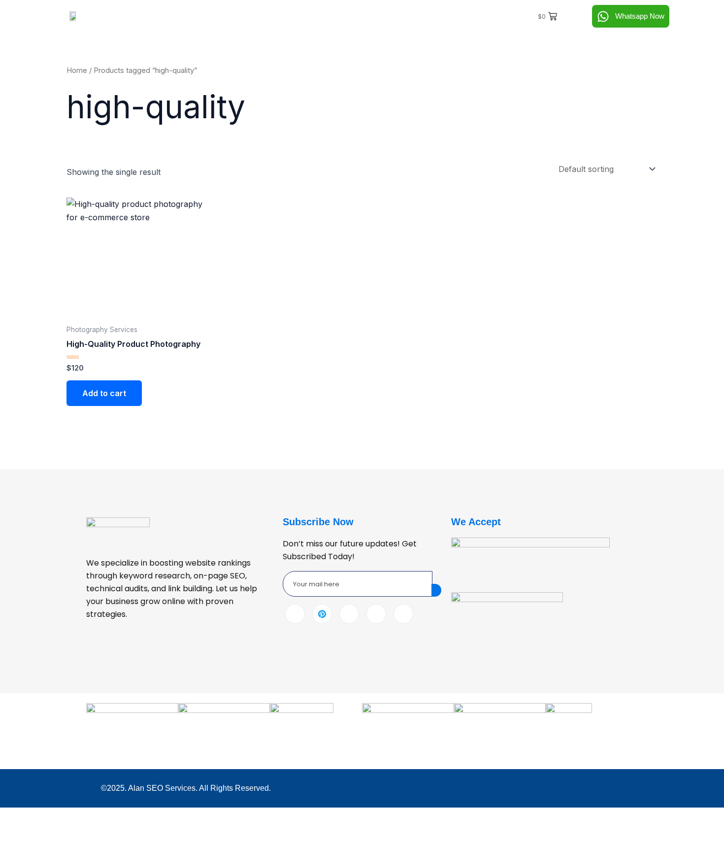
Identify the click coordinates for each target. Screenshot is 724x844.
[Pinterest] (322, 614)
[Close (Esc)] (117, 817)
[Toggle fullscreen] (50, 817)
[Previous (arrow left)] (16, 835)
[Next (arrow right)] (50, 835)
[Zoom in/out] (16, 817)
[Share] (83, 817)
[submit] (436, 590)
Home (76, 70)
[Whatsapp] (376, 614)
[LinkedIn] (349, 614)
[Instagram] (403, 614)
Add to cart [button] (104, 393)
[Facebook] (295, 614)
